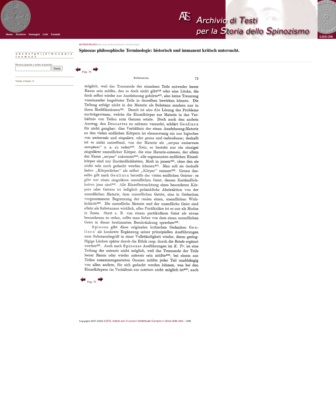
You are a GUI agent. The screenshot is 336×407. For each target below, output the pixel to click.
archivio (83, 44)
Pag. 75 (86, 71)
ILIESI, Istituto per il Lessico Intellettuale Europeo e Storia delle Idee (143, 320)
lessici (92, 44)
